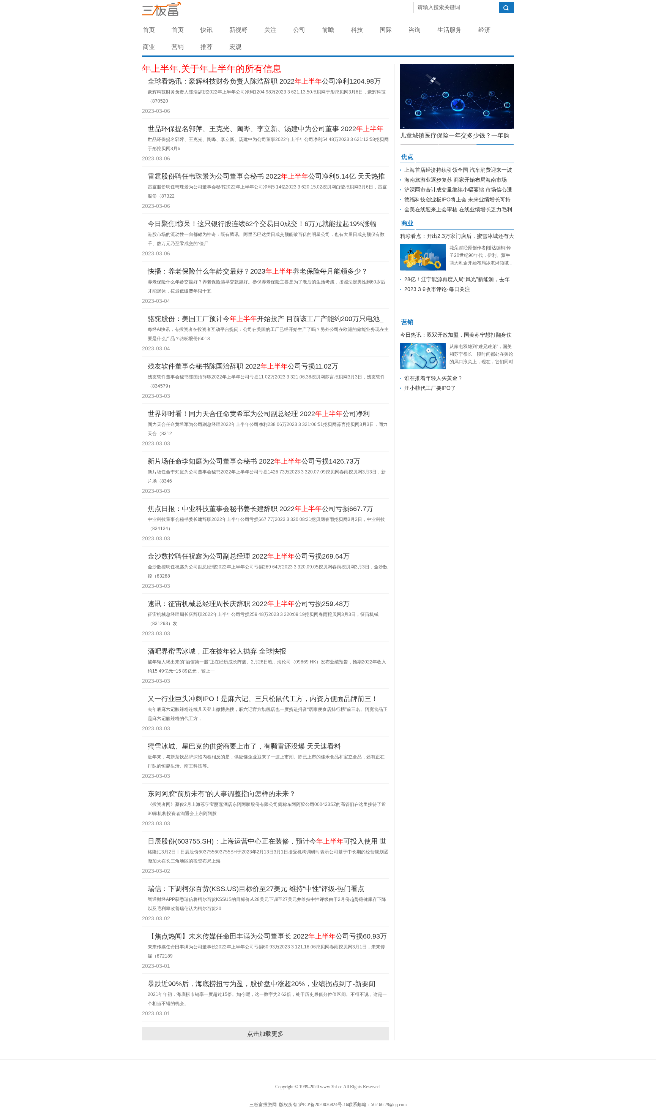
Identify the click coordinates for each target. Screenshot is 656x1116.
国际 (386, 30)
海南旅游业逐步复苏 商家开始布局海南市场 (455, 180)
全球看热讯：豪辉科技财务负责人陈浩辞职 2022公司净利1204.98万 (264, 81)
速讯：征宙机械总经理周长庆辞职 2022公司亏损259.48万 (249, 604)
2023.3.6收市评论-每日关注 (437, 289)
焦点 (407, 157)
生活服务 (449, 30)
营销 (178, 47)
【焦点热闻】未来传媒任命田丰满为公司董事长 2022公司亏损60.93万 (267, 936)
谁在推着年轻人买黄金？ (433, 378)
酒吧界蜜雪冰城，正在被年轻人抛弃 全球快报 (217, 651)
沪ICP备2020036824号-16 (323, 1104)
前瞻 (328, 30)
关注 (270, 30)
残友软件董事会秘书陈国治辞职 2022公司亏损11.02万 (243, 366)
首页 (149, 30)
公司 (299, 30)
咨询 (414, 30)
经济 (484, 30)
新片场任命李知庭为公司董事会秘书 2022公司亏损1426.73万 (254, 461)
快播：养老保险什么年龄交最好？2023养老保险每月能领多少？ (258, 271)
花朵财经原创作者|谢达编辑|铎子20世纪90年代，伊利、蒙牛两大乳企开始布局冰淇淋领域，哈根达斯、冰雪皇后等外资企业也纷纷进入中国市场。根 (481, 263)
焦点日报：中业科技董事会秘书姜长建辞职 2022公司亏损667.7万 (260, 509)
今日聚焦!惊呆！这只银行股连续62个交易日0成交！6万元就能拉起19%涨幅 (262, 224)
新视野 (238, 30)
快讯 (206, 30)
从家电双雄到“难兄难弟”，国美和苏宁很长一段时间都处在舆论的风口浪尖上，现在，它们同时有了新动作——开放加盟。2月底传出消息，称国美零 (481, 362)
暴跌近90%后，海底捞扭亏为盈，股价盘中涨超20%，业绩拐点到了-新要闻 (261, 984)
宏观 (235, 47)
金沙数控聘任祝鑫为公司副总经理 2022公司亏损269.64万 (249, 556)
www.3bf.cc (331, 1086)
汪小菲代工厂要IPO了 (430, 388)
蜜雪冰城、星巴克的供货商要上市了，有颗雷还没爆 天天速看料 (244, 746)
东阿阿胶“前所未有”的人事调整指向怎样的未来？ (222, 794)
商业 (149, 47)
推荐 (206, 47)
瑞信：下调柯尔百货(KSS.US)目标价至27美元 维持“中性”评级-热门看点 (256, 889)
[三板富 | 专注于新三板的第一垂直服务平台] (177, 11)
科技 (357, 30)
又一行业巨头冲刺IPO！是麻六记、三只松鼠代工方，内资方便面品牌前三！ (263, 699)
